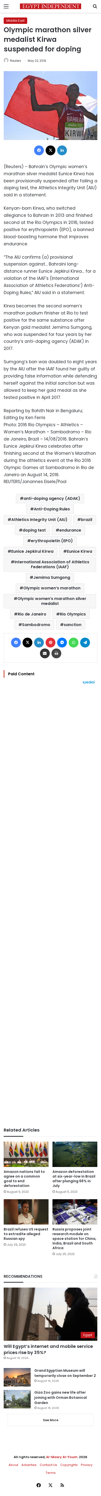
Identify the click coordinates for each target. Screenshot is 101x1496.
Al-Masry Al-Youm (61, 1457)
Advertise (29, 1465)
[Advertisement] (50, 905)
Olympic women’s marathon (51, 588)
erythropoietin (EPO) (52, 541)
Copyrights (69, 1465)
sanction (72, 625)
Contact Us (48, 1465)
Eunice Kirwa (79, 551)
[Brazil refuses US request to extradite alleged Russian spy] (26, 1212)
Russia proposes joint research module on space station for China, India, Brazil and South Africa (74, 1238)
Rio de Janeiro (32, 614)
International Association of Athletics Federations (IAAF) (51, 564)
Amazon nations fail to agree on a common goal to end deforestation (24, 1178)
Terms (51, 1472)
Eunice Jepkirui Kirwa (32, 551)
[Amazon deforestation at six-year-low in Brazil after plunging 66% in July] (74, 1154)
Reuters (15, 61)
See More (50, 1420)
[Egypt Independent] (50, 6)
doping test (34, 530)
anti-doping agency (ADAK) (52, 498)
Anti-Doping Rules (52, 509)
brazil (86, 519)
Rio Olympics (73, 614)
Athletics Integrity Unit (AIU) (39, 519)
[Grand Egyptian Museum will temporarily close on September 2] (17, 1377)
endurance (70, 530)
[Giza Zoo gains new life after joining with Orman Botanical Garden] (17, 1399)
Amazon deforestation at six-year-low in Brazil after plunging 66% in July (73, 1178)
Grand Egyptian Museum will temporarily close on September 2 (65, 1373)
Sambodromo (36, 625)
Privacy (86, 1465)
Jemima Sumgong (51, 577)
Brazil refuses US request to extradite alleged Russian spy (26, 1234)
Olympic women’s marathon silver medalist (51, 601)
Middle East (15, 20)
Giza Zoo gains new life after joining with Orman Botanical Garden (60, 1397)
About (13, 1465)
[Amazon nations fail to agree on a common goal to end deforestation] (26, 1154)
